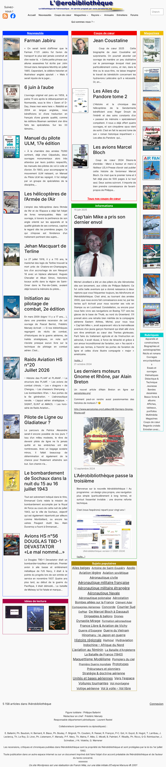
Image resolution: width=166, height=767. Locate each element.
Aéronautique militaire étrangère (104, 588)
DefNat (82, 611)
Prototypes (121, 664)
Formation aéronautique (116, 621)
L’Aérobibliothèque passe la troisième (103, 478)
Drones (118, 616)
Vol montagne (119, 683)
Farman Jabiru (39, 40)
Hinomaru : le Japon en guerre (103, 635)
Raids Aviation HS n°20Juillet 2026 (43, 365)
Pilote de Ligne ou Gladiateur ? (43, 420)
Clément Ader (123, 602)
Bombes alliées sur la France (94, 602)
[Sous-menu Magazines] (87, 15)
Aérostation (121, 598)
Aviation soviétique (115, 572)
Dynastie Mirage (88, 621)
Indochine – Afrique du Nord (103, 645)
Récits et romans (151, 353)
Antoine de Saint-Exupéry (108, 568)
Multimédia (151, 414)
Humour (108, 640)
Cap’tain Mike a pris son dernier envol (99, 219)
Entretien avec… (151, 429)
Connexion (156, 703)
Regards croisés (151, 425)
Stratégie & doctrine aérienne (103, 673)
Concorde (108, 607)
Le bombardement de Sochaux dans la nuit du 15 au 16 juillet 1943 (45, 481)
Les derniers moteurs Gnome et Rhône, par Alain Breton (102, 377)
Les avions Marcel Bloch (112, 149)
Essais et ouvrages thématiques (151, 371)
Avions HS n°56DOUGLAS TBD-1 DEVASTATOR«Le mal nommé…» (44, 544)
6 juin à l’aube (39, 87)
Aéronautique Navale (104, 593)
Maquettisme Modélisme (92, 659)
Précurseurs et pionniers (103, 668)
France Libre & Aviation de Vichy (103, 626)
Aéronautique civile (104, 578)
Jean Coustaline (110, 40)
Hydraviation (124, 640)
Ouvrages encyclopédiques (151, 361)
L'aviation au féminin (87, 650)
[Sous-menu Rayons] (100, 15)
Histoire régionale (87, 640)
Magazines (151, 33)
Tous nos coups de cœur (104, 198)
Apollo (131, 568)
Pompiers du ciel (123, 659)
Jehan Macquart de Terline (45, 248)
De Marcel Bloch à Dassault (109, 611)
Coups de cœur (104, 33)
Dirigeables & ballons (98, 616)
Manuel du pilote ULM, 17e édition (42, 140)
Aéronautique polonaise (95, 598)
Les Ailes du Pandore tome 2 (110, 93)
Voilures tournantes (93, 683)
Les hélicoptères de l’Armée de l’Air (45, 196)
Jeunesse (152, 386)
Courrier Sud (126, 607)
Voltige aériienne (88, 688)
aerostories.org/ (82, 393)
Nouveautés (35, 33)
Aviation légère (90, 573)
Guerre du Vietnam (116, 630)
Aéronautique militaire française (103, 582)
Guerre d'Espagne (90, 630)
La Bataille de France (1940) (103, 654)
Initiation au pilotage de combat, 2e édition (44, 304)
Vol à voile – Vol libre (116, 688)
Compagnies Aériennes (86, 607)
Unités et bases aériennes (93, 678)
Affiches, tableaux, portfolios (152, 408)
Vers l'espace (124, 678)
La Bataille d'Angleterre (120, 650)
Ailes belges (81, 568)
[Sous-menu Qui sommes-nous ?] (94, 22)
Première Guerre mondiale (95, 664)
